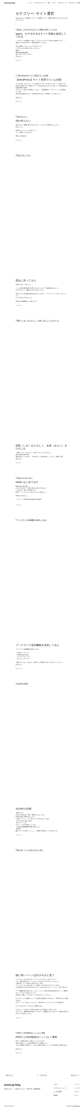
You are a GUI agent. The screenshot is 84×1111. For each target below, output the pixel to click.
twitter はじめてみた (27, 482)
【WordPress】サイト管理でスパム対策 (39, 79)
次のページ (75, 1075)
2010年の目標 (23, 808)
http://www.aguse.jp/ (22, 52)
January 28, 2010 (36, 499)
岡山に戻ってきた (26, 280)
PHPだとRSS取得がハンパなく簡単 (36, 1037)
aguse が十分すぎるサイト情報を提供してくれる (41, 35)
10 (42, 1075)
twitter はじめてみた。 (22, 486)
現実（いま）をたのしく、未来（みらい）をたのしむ (41, 447)
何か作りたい (23, 120)
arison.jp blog (9, 3)
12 (46, 1075)
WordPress (77, 1106)
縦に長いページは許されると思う (35, 975)
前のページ (8, 1075)
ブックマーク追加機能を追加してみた (37, 645)
